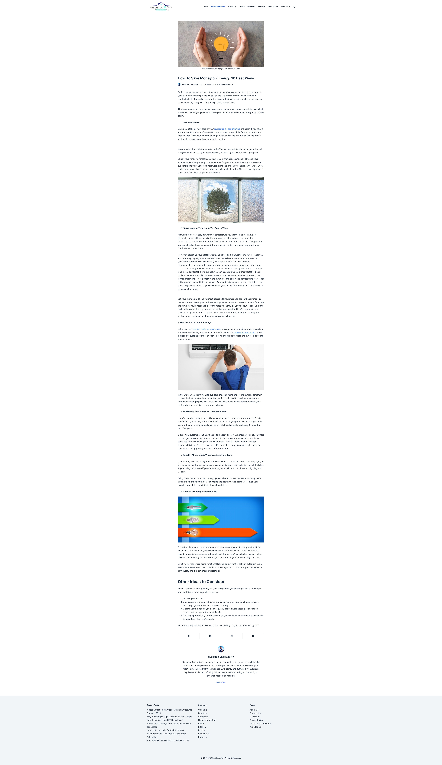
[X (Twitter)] (210, 636)
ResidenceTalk (218, 758)
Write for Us (273, 7)
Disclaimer (255, 716)
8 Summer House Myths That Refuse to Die (168, 740)
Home (206, 7)
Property (251, 7)
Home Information (218, 7)
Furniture (202, 713)
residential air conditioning (227, 129)
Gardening (232, 7)
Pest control (204, 733)
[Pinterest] (232, 636)
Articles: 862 (221, 682)
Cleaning (202, 710)
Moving (242, 7)
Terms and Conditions (260, 723)
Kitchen (202, 727)
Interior (201, 723)
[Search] (294, 7)
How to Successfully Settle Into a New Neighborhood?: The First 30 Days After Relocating (166, 733)
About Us (261, 7)
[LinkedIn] (253, 636)
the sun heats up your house (207, 329)
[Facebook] (188, 636)
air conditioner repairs (245, 332)
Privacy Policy (256, 720)
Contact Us (285, 7)
